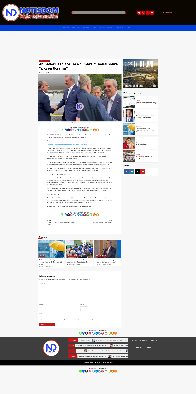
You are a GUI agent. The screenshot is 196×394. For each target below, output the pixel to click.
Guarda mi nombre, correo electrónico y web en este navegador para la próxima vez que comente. (67, 319)
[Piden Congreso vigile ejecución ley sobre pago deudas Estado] (129, 156)
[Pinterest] (84, 130)
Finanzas (138, 100)
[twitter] (137, 171)
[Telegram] (81, 130)
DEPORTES (86, 28)
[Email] (87, 130)
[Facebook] (139, 13)
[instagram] (131, 171)
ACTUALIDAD (75, 28)
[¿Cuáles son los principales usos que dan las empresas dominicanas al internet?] (129, 102)
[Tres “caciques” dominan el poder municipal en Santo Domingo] (129, 115)
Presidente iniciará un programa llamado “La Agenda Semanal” (106, 261)
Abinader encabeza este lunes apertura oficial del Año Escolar (77, 261)
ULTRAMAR (119, 28)
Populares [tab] (135, 93)
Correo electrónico (83, 305)
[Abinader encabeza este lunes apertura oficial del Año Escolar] (79, 249)
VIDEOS (129, 28)
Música (137, 141)
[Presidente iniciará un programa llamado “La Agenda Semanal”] (108, 249)
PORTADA (66, 28)
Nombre (41, 304)
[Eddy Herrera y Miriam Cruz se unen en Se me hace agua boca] (129, 142)
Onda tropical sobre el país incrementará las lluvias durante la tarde (50, 262)
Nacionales (42, 61)
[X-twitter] (148, 13)
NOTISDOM (42, 72)
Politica (137, 114)
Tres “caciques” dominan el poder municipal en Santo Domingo (145, 116)
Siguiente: (102, 221)
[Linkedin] (78, 130)
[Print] (94, 130)
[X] (68, 130)
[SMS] (91, 130)
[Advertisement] (98, 46)
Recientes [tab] (127, 93)
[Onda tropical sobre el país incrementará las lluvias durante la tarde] (51, 249)
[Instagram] (143, 13)
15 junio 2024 (50, 72)
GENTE (94, 28)
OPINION (102, 28)
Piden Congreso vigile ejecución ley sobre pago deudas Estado (145, 157)
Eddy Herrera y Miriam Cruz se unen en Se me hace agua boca (146, 143)
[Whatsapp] (62, 130)
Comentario (42, 283)
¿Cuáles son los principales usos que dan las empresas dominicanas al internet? (146, 103)
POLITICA (110, 28)
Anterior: (62, 222)
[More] (97, 130)
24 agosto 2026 (49, 266)
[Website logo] (35, 12)
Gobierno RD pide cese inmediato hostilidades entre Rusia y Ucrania (67, 144)
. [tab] (141, 93)
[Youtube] (152, 13)
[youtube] (142, 171)
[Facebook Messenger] (74, 130)
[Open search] (73, 12)
